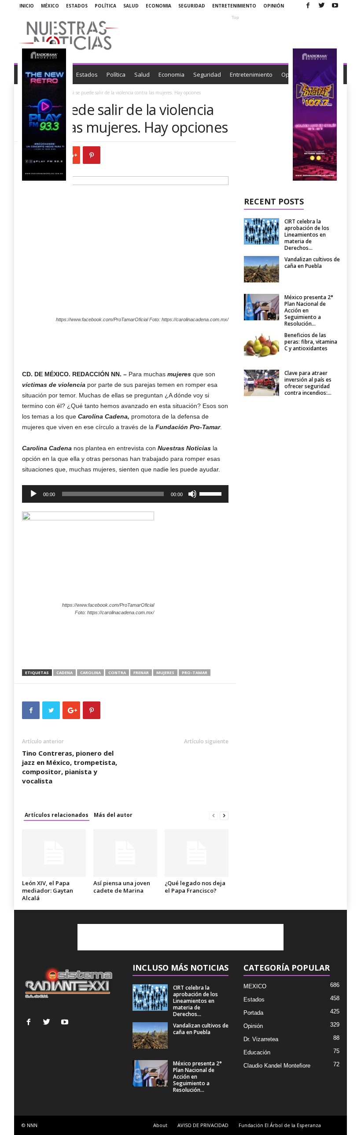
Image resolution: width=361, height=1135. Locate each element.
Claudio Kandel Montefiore (276, 1065)
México (50, 6)
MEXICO (254, 986)
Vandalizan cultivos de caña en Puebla (312, 263)
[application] (125, 494)
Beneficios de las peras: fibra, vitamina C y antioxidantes (310, 341)
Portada (253, 1012)
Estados (77, 6)
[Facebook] (307, 6)
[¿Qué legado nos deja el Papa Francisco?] (196, 853)
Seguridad (191, 6)
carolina (90, 672)
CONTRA (117, 672)
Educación (256, 1052)
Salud (131, 6)
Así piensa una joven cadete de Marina (121, 886)
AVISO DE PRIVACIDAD (202, 1125)
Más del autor (113, 815)
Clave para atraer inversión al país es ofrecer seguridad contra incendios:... (308, 383)
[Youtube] (335, 6)
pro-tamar (194, 672)
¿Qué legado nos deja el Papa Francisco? (195, 886)
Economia (158, 6)
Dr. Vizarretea (260, 1039)
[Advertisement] (235, 35)
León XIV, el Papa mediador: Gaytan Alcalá (47, 890)
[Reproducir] (33, 494)
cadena (64, 672)
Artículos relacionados (56, 815)
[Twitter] (321, 6)
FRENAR (141, 672)
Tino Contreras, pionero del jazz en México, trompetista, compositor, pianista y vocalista (69, 767)
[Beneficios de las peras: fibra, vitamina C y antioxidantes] (261, 345)
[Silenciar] (192, 494)
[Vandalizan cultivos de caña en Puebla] (261, 269)
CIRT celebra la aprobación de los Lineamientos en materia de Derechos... (306, 235)
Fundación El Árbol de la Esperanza (280, 1125)
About (160, 1125)
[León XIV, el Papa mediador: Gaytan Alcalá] (54, 853)
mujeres (165, 672)
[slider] (211, 493)
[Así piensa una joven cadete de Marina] (125, 853)
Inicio (26, 6)
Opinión (273, 6)
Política (105, 6)
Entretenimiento (234, 6)
